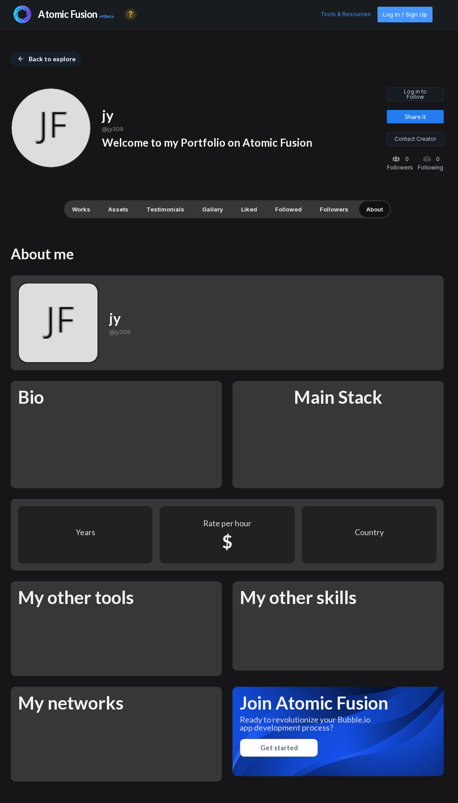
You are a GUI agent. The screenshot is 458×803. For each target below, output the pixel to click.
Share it (415, 116)
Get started (279, 748)
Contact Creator (415, 138)
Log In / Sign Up (405, 14)
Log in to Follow (415, 94)
